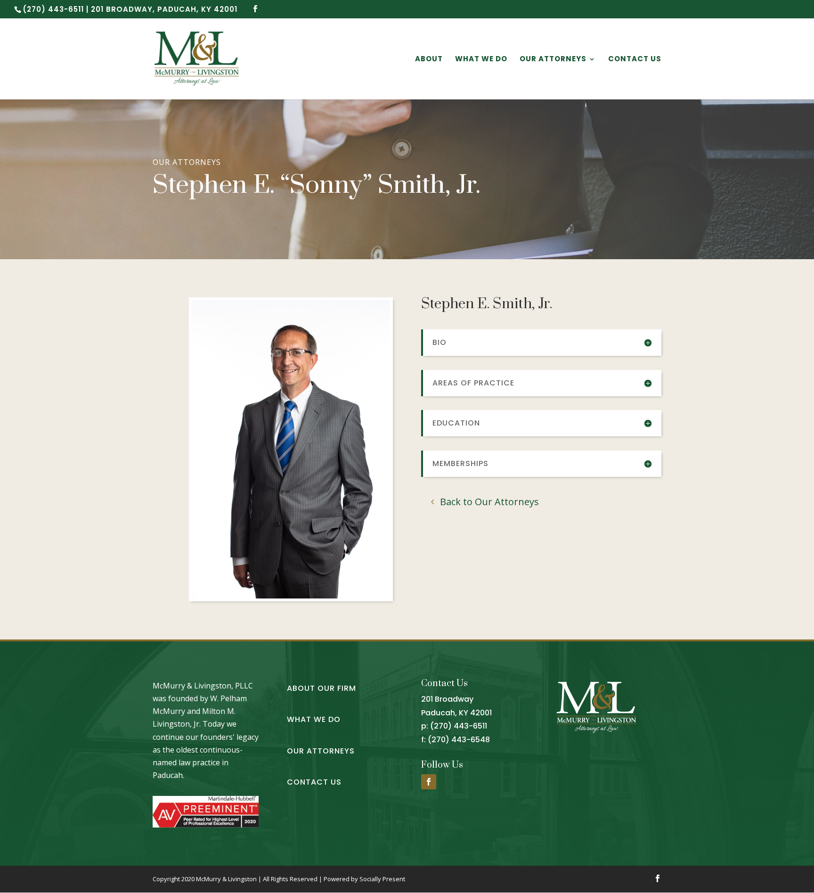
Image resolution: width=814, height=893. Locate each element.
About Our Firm (321, 688)
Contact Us (634, 60)
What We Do (481, 60)
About (429, 60)
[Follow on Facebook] (428, 781)
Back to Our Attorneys (489, 501)
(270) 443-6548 (459, 739)
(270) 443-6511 (458, 726)
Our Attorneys (553, 60)
